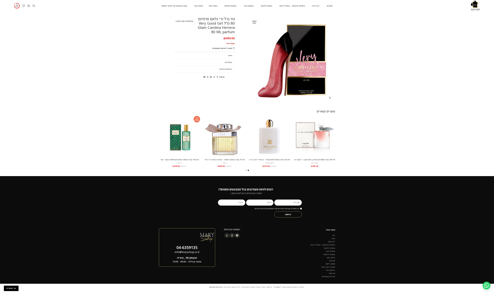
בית (333, 235)
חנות (333, 238)
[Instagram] (232, 235)
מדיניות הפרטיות (215, 287)
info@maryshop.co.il (187, 252)
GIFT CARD (330, 264)
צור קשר (332, 273)
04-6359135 (187, 247)
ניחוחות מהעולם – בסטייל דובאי (322, 245)
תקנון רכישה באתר (328, 267)
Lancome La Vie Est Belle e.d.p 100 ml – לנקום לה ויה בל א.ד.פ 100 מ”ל (314, 160)
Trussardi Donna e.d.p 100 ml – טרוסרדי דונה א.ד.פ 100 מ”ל (269, 160)
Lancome (314, 163)
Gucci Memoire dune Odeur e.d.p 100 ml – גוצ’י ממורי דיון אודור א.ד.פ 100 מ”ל (179, 160)
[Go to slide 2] (245, 170)
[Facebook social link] (217, 77)
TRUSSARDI (269, 163)
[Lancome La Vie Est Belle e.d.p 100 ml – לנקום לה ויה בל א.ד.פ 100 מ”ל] (314, 136)
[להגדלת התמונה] (330, 98)
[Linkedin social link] (207, 77)
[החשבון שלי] (28, 5)
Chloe (224, 163)
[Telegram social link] (204, 77)
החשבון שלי (330, 270)
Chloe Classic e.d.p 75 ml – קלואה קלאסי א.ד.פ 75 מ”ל (225, 160)
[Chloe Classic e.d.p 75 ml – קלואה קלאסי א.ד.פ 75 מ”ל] (224, 136)
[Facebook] (237, 235)
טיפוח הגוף (331, 257)
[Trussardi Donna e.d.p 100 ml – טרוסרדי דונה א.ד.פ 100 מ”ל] (269, 136)
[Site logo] (475, 5)
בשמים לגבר (330, 251)
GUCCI (179, 163)
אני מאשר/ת (11, 288)
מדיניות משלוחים (328, 276)
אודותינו (332, 260)
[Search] (33, 5)
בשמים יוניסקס (329, 254)
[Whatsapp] (227, 235)
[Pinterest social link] (211, 77)
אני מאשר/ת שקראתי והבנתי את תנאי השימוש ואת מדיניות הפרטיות (276, 208)
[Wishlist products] (23, 5)
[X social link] (214, 77)
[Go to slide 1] (248, 170)
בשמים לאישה (329, 248)
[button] (486, 285)
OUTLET (331, 241)
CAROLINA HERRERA (184, 21)
